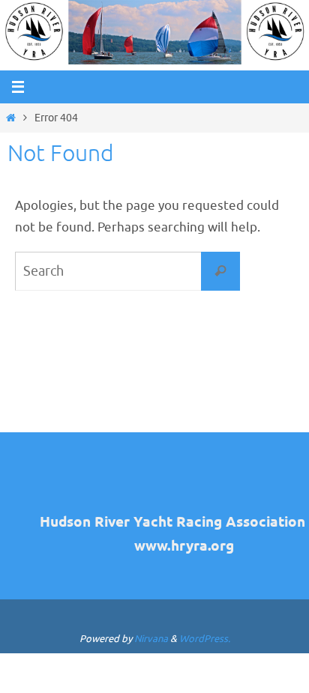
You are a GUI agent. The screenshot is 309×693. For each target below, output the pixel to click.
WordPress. (204, 638)
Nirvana (151, 638)
